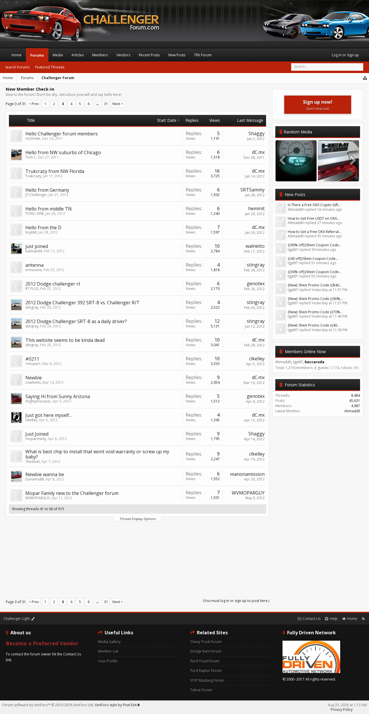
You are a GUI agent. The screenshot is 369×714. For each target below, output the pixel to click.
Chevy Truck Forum (205, 641)
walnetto (255, 246)
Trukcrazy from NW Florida (54, 171)
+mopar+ (33, 363)
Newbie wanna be (44, 474)
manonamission (247, 474)
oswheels (33, 382)
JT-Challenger (36, 194)
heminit (256, 208)
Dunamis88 (34, 479)
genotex (256, 283)
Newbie (33, 377)
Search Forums (17, 67)
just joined (36, 246)
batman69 (33, 251)
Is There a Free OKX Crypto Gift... (314, 204)
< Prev (34, 103)
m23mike (32, 138)
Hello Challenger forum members (61, 134)
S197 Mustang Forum (207, 680)
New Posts (295, 194)
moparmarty (35, 438)
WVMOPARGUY (37, 497)
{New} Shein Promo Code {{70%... (315, 312)
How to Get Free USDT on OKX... (314, 218)
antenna (34, 265)
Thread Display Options (138, 519)
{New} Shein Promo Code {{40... (314, 325)
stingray (256, 265)
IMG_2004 (338, 176)
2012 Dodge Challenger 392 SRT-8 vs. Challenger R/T (82, 302)
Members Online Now (305, 351)
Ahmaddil (352, 411)
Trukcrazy (33, 176)
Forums (37, 55)
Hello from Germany (47, 190)
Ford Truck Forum (204, 661)
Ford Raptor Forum (206, 670)
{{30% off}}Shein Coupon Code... (314, 271)
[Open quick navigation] (365, 78)
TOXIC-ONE (34, 213)
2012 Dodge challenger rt (52, 284)
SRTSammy (252, 190)
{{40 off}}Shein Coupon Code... (313, 258)
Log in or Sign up (345, 55)
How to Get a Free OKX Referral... (314, 231)
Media (58, 55)
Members (100, 55)
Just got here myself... (48, 415)
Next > (117, 103)
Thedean (32, 461)
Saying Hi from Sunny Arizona (57, 396)
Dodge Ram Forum (205, 651)
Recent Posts (149, 55)
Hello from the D (43, 227)
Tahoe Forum (201, 689)
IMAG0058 (296, 176)
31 (106, 103)
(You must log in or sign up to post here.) (236, 600)
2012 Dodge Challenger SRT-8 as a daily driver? (76, 321)
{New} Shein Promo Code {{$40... (315, 285)
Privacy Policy (342, 709)
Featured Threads (49, 67)
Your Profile (107, 661)
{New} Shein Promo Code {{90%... (315, 298)
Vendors (123, 55)
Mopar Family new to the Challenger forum (71, 493)
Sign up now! (317, 105)
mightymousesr (38, 401)
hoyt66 (31, 232)
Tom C (30, 157)
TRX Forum (203, 55)
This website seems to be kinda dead (65, 340)
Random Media (298, 132)
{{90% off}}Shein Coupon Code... (314, 245)
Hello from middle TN (48, 209)
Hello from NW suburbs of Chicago (63, 152)
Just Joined (36, 434)
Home (17, 55)
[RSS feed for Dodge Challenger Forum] (363, 618)
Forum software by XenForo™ (48, 704)
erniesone (33, 269)
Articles (77, 55)
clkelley (257, 358)
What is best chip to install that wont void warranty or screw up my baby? (97, 454)
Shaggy (256, 133)
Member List (108, 651)
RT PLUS (31, 288)
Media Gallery (109, 641)
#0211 (32, 359)
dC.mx (258, 152)
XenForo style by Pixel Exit (116, 704)
